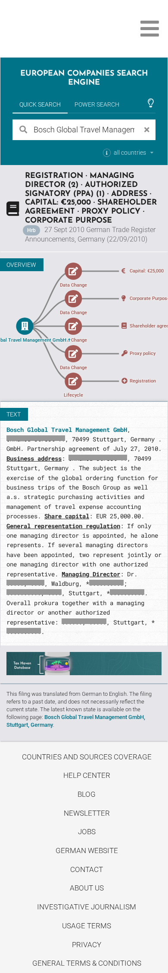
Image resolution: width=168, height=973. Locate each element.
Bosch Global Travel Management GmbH (66, 429)
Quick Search (40, 104)
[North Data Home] (55, 28)
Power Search (97, 104)
